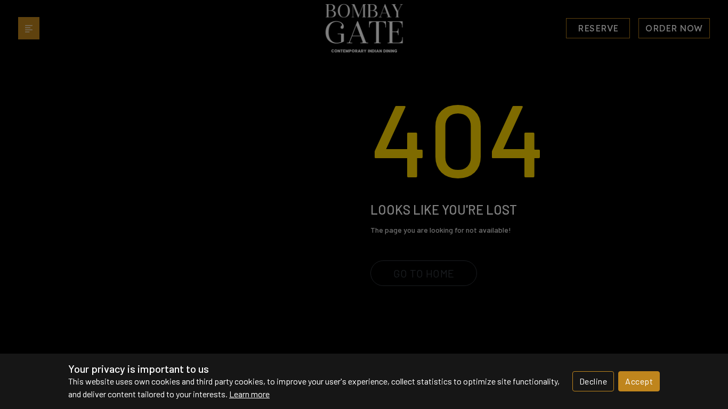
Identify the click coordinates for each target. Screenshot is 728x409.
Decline (593, 381)
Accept (639, 381)
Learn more (249, 394)
